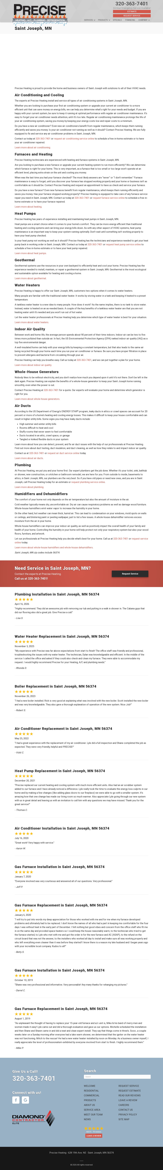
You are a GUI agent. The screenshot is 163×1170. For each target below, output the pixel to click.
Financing (130, 20)
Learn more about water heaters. (32, 322)
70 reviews (97, 1132)
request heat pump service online (123, 244)
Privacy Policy (127, 1114)
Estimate (132, 11)
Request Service (132, 15)
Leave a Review (127, 1100)
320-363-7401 (132, 4)
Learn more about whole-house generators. (37, 399)
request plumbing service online (88, 482)
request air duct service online (63, 453)
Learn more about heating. (28, 206)
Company (142, 20)
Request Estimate (129, 1090)
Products (103, 20)
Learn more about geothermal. (30, 278)
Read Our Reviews (129, 1095)
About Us (89, 1105)
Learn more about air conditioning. (33, 147)
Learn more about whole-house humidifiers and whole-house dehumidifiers (54, 547)
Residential (91, 1090)
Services (88, 20)
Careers (123, 1105)
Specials (117, 20)
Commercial (91, 1095)
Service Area (92, 1109)
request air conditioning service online (74, 138)
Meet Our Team (93, 1114)
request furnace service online (109, 197)
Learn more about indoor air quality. (33, 365)
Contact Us (125, 1109)
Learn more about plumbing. (29, 487)
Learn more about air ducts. (29, 458)
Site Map (123, 1119)
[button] (94, 20)
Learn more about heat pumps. (31, 253)
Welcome (89, 1086)
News (87, 1119)
